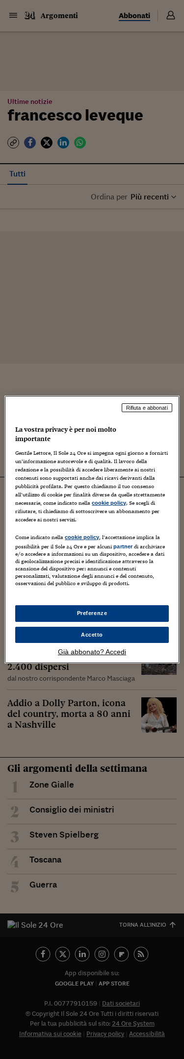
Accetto (92, 635)
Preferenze (92, 613)
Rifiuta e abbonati (147, 408)
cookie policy (109, 503)
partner (122, 546)
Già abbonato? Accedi (92, 652)
